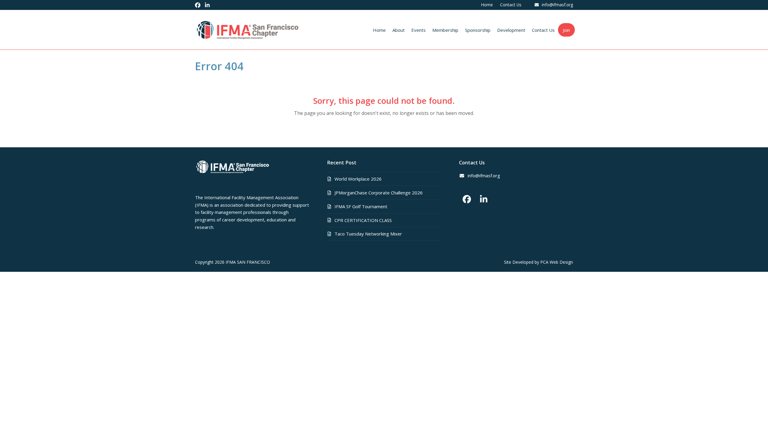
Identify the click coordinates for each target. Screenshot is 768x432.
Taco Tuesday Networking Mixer (368, 234)
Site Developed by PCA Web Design (538, 262)
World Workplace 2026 (358, 179)
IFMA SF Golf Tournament (360, 206)
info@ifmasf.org (557, 5)
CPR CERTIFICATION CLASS (363, 220)
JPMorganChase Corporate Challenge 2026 (378, 193)
